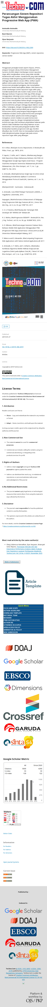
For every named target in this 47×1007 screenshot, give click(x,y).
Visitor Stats (7, 833)
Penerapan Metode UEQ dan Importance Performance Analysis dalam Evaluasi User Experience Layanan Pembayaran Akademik (24, 549)
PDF (6, 326)
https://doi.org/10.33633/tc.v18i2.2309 (19, 47)
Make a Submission (12, 562)
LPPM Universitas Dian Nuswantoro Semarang (22, 972)
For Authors (7, 850)
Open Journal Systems (11, 862)
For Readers (7, 846)
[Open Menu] (2, 2)
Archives (11, 7)
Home (4, 7)
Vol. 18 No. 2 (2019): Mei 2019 (26, 7)
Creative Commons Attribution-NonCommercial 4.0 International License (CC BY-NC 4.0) (23, 977)
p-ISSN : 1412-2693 (23, 969)
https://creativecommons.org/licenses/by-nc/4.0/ (19, 526)
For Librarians (7, 853)
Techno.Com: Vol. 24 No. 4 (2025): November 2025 (24, 553)
